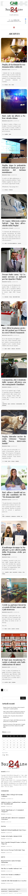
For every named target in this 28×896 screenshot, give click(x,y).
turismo (11, 189)
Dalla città (9, 120)
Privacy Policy (11, 889)
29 (20, 747)
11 (7, 742)
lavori (13, 628)
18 (7, 745)
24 (3, 747)
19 (10, 745)
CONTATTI (18, 889)
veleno (17, 461)
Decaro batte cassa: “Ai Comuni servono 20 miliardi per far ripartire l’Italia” (14, 276)
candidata (8, 516)
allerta (7, 572)
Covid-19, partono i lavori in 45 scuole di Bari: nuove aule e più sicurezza (14, 607)
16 (24, 742)
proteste (18, 348)
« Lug (3, 755)
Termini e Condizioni (13, 891)
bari (10, 134)
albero (6, 134)
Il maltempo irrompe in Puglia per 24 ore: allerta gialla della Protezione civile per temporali (14, 551)
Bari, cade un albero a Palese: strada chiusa (14, 117)
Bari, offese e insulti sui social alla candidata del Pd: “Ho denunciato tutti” (14, 494)
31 (3, 749)
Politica (9, 281)
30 (24, 747)
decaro (6, 296)
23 (24, 745)
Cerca (23, 698)
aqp (6, 243)
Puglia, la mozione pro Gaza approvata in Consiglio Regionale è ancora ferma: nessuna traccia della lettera (14, 726)
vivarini (13, 682)
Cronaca (9, 387)
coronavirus (19, 403)
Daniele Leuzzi (5, 228)
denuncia (14, 516)
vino (13, 84)
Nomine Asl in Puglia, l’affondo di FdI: (11, 836)
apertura (5, 403)
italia (10, 296)
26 (10, 747)
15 (20, 742)
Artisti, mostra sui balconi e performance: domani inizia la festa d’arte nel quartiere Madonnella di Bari (14, 712)
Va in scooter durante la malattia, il (10, 874)
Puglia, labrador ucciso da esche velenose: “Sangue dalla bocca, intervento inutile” (14, 440)
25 (7, 747)
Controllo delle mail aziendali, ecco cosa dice (13, 880)
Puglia (8, 69)
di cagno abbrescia (12, 243)
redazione (4, 69)
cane (6, 461)
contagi (13, 403)
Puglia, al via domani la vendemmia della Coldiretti (14, 65)
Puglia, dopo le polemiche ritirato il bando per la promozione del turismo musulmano (14, 168)
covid (9, 628)
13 (13, 742)
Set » (7, 755)
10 (3, 742)
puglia (6, 84)
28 (17, 747)
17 (3, 745)
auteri (6, 682)
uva (10, 84)
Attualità (11, 228)
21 (17, 745)
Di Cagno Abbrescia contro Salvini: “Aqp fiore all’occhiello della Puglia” (14, 223)
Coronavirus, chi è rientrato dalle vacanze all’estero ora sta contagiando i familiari (14, 382)
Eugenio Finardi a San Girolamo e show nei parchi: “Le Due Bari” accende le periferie (14, 708)
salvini (19, 243)
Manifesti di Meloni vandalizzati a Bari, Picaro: (13, 830)
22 (20, 745)
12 (10, 742)
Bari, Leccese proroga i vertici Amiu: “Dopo (13, 850)
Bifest (9, 348)
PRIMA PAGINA (4, 889)
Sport (8, 667)
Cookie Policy (4, 891)
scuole (17, 628)
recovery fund (16, 296)
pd (21, 516)
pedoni (13, 348)
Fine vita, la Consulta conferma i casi (11, 868)
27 (14, 747)
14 (17, 742)
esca (9, 461)
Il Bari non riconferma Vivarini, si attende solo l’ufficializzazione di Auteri (14, 662)
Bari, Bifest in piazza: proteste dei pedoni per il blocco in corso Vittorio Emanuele (14, 330)
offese (18, 516)
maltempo (15, 572)
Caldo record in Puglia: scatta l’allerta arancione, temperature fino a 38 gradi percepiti (14, 720)
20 (14, 745)
